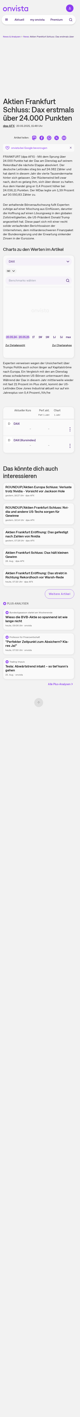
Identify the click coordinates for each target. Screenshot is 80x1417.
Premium (56, 20)
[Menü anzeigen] (6, 19)
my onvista (37, 20)
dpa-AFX (9, 126)
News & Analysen (12, 36)
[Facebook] (41, 138)
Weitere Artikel (59, 594)
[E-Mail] (64, 138)
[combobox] (38, 280)
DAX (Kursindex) (25, 440)
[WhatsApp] (49, 138)
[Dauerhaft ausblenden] (70, 147)
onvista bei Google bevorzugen (29, 148)
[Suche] (70, 19)
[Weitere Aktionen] (70, 429)
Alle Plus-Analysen (59, 684)
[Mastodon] (34, 138)
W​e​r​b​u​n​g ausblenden (52, 65)
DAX (17, 424)
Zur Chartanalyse (62, 345)
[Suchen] (67, 280)
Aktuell (19, 20)
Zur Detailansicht (15, 345)
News (26, 36)
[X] (56, 138)
